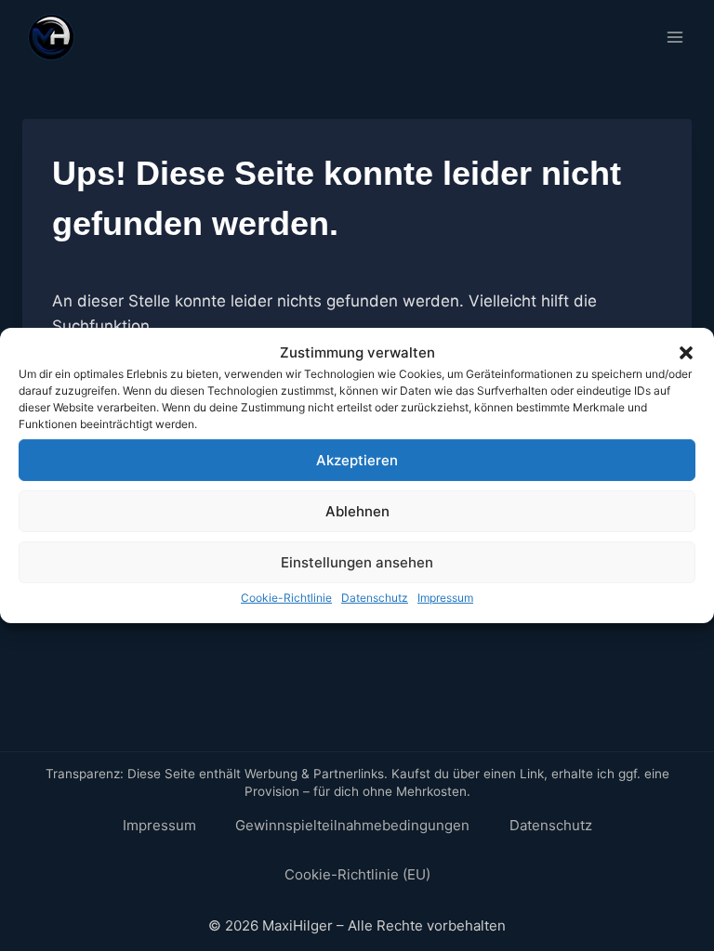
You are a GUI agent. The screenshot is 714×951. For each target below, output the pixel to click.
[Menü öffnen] (674, 36)
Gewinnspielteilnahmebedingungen (352, 825)
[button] (686, 353)
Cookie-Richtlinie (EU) (357, 874)
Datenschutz (374, 598)
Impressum (445, 598)
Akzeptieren (357, 459)
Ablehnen (357, 510)
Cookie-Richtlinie (286, 598)
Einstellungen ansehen (357, 561)
